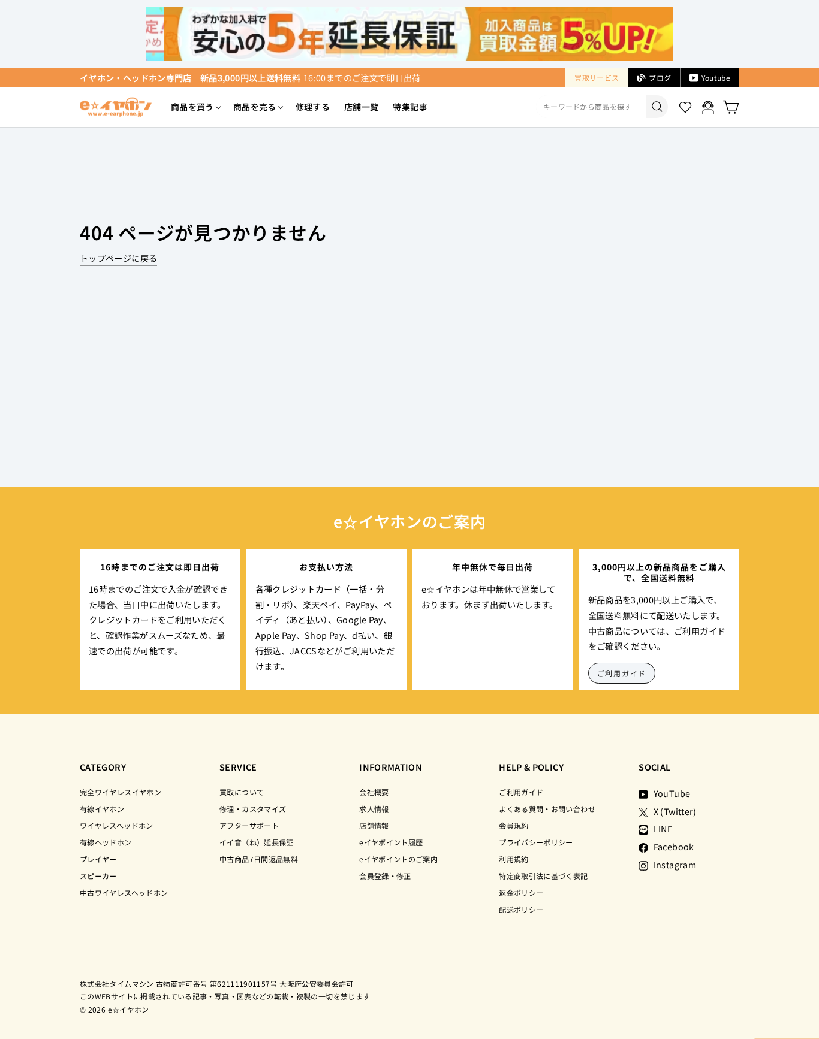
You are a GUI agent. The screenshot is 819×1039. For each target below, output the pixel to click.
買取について (241, 792)
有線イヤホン (102, 809)
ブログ (660, 78)
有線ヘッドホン (106, 842)
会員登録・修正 (385, 876)
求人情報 (374, 809)
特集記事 (410, 107)
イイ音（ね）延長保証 (256, 842)
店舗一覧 (361, 107)
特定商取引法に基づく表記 (543, 876)
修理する (313, 107)
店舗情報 (374, 825)
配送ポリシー (521, 909)
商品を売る (254, 107)
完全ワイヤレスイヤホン (120, 792)
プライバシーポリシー (536, 842)
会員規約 (513, 825)
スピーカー (98, 876)
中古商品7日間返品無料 (258, 859)
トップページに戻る (118, 258)
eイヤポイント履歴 (391, 842)
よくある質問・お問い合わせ (547, 809)
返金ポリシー (521, 892)
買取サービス (596, 78)
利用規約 (513, 859)
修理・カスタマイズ (252, 809)
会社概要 (374, 792)
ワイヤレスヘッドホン (116, 825)
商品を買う (192, 107)
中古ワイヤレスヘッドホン (124, 892)
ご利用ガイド (622, 673)
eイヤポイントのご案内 (398, 859)
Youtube (715, 78)
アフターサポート (249, 825)
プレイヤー (98, 859)
